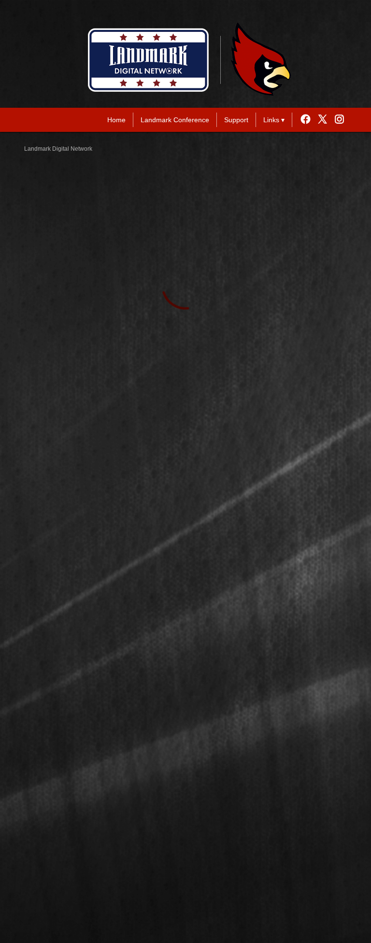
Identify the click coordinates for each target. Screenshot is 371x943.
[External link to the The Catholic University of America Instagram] (339, 120)
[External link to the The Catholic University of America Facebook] (308, 120)
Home (116, 120)
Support (236, 120)
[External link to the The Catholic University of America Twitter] (324, 120)
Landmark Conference (175, 120)
